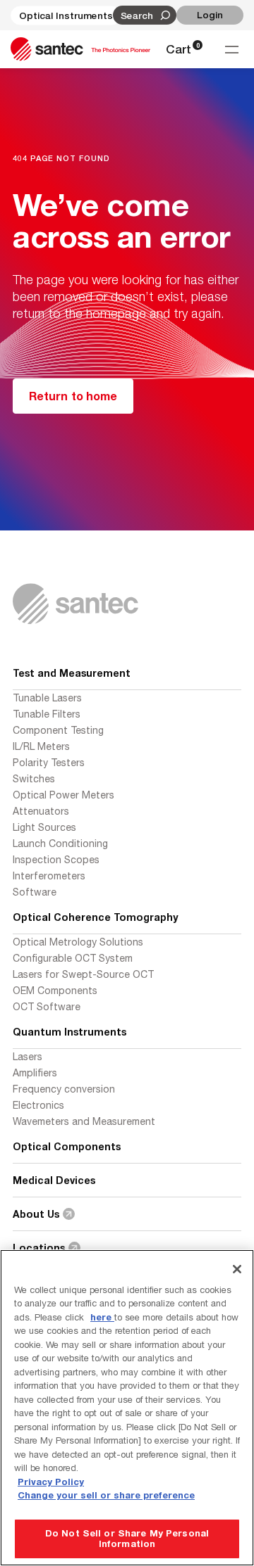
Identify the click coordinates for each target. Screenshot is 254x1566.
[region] (127, 1407)
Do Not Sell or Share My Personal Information (127, 1538)
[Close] (237, 1269)
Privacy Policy (51, 1481)
